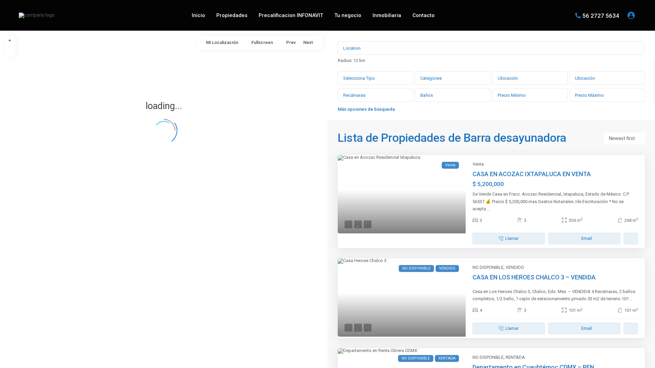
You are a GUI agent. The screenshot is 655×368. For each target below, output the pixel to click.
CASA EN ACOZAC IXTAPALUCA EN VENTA (531, 174)
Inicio (198, 15)
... (488, 208)
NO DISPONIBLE (488, 267)
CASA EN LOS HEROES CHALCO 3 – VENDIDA (534, 277)
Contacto (423, 15)
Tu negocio (347, 15)
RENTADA (515, 357)
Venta (478, 164)
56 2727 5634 (600, 15)
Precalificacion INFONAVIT (291, 15)
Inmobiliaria (387, 15)
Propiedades (231, 15)
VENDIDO (515, 267)
